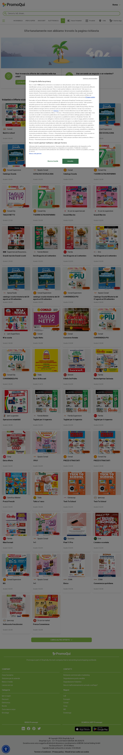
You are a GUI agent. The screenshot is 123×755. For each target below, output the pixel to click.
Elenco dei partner (35, 153)
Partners (56, 111)
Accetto (70, 161)
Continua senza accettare (90, 78)
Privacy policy (90, 97)
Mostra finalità (53, 161)
